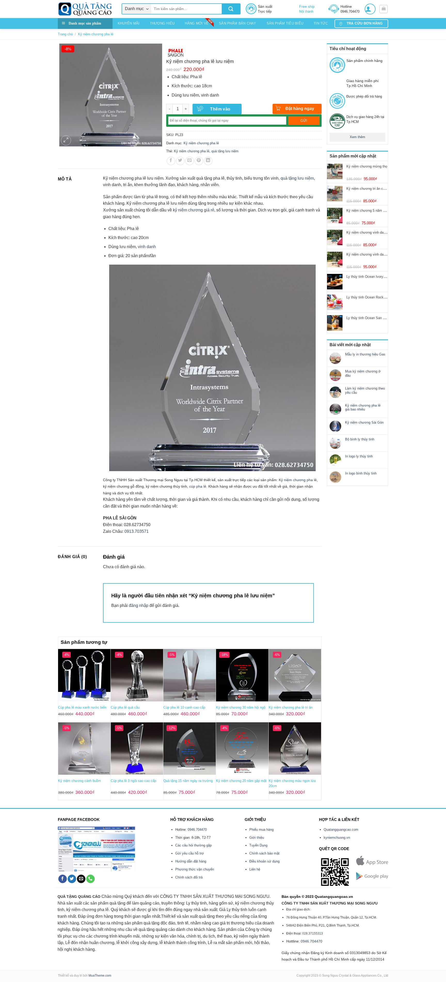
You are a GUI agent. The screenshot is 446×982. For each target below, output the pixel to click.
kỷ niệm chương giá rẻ (193, 210)
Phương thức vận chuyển (194, 869)
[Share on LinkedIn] (208, 161)
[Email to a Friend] (189, 161)
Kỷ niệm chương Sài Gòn (364, 422)
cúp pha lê (197, 486)
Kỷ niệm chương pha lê (95, 34)
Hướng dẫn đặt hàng (190, 861)
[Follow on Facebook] (62, 879)
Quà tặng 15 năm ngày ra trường (188, 781)
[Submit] (231, 9)
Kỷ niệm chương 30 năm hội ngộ (240, 707)
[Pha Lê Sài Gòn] (176, 52)
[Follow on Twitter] (72, 879)
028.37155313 (312, 933)
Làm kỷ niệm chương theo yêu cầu (365, 390)
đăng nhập (138, 605)
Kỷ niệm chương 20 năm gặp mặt (241, 781)
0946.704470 (197, 829)
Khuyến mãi (129, 23)
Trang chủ (65, 34)
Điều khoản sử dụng (264, 861)
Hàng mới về (197, 23)
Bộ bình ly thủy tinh (359, 439)
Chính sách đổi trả (189, 877)
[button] (370, 9)
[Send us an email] (81, 879)
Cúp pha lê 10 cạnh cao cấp (184, 707)
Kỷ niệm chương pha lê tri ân (291, 707)
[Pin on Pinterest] (199, 161)
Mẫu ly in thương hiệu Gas (365, 354)
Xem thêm (357, 137)
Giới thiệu (256, 838)
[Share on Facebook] (171, 161)
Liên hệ (254, 869)
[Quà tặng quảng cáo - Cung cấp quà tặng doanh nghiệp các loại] (86, 9)
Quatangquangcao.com (341, 829)
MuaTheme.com (100, 975)
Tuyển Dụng (258, 845)
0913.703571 (136, 531)
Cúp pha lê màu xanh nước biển (82, 707)
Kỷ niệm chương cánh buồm (79, 781)
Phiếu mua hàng (261, 829)
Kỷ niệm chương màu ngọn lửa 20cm (292, 783)
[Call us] (90, 879)
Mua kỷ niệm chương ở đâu (363, 373)
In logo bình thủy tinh (361, 473)
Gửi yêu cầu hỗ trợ (189, 853)
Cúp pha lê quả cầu (125, 707)
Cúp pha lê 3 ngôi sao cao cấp (133, 781)
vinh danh (147, 246)
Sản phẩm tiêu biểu (285, 23)
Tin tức (321, 23)
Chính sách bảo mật (264, 853)
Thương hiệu (162, 23)
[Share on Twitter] (180, 161)
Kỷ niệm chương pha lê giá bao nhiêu (362, 407)
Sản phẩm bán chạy (237, 23)
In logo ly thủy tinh (359, 456)
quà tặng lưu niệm (224, 151)
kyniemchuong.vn (337, 838)
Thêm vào (220, 109)
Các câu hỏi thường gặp (193, 845)
